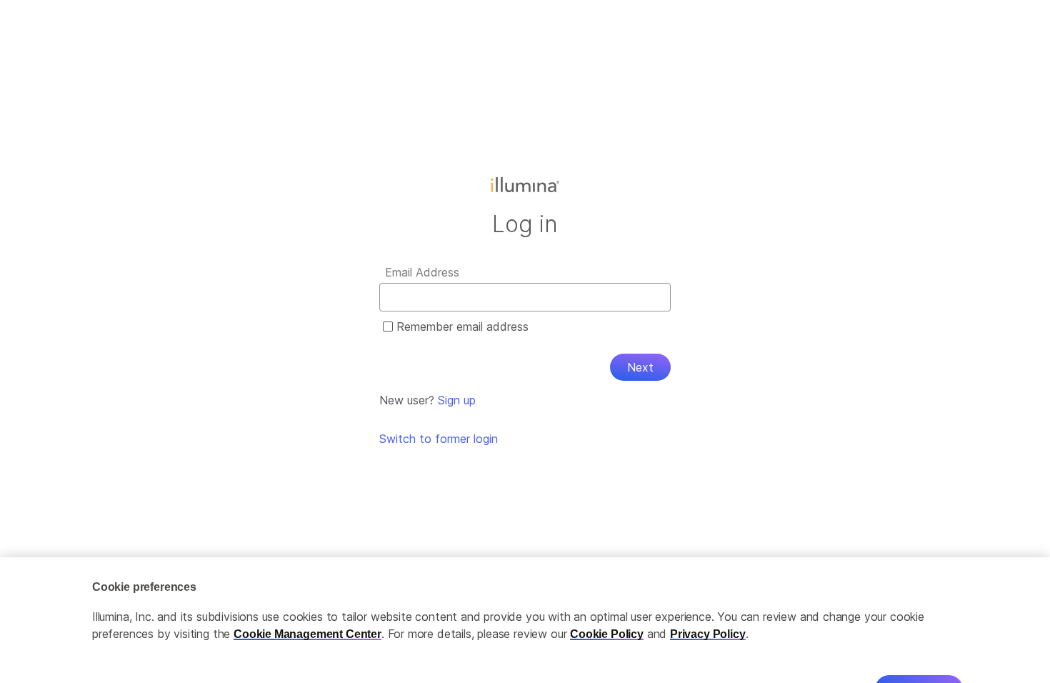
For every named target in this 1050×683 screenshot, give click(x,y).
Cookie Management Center (307, 612)
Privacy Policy (708, 612)
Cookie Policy (607, 612)
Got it (919, 667)
